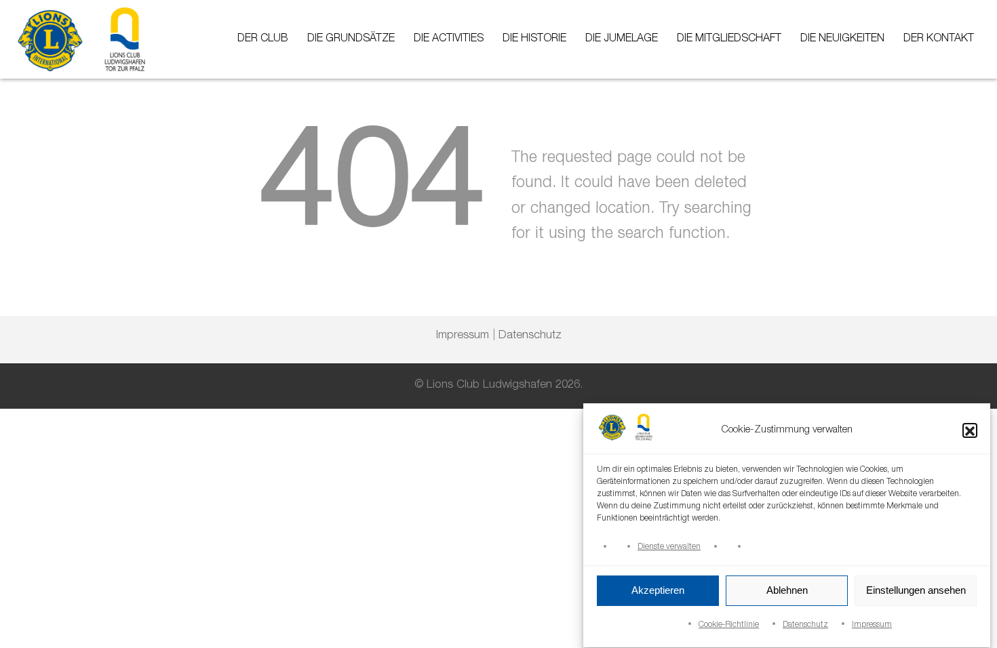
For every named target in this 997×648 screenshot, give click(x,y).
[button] (970, 431)
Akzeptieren (657, 590)
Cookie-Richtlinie (729, 625)
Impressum (872, 625)
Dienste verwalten (669, 547)
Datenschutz (805, 625)
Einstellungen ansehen (916, 590)
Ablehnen (787, 590)
